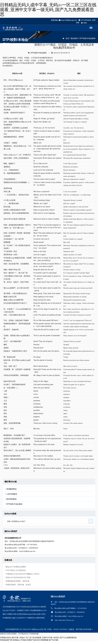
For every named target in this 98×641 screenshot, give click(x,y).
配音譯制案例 (11, 499)
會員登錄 (54, 20)
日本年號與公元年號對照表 (16, 570)
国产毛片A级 (53, 640)
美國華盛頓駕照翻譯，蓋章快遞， (18, 581)
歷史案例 (74, 38)
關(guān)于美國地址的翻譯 (16, 566)
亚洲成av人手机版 (19, 640)
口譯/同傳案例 (11, 494)
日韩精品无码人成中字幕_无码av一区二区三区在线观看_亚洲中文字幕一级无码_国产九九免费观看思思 (48, 9)
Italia (85, 22)
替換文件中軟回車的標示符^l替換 (18, 577)
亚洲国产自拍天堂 (33, 640)
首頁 (67, 38)
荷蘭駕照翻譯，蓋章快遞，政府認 (18, 584)
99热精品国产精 (6, 640)
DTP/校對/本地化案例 (87, 38)
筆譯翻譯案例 (11, 489)
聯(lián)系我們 (58, 596)
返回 (90, 26)
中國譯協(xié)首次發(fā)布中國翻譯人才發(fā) (22, 574)
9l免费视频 (44, 640)
